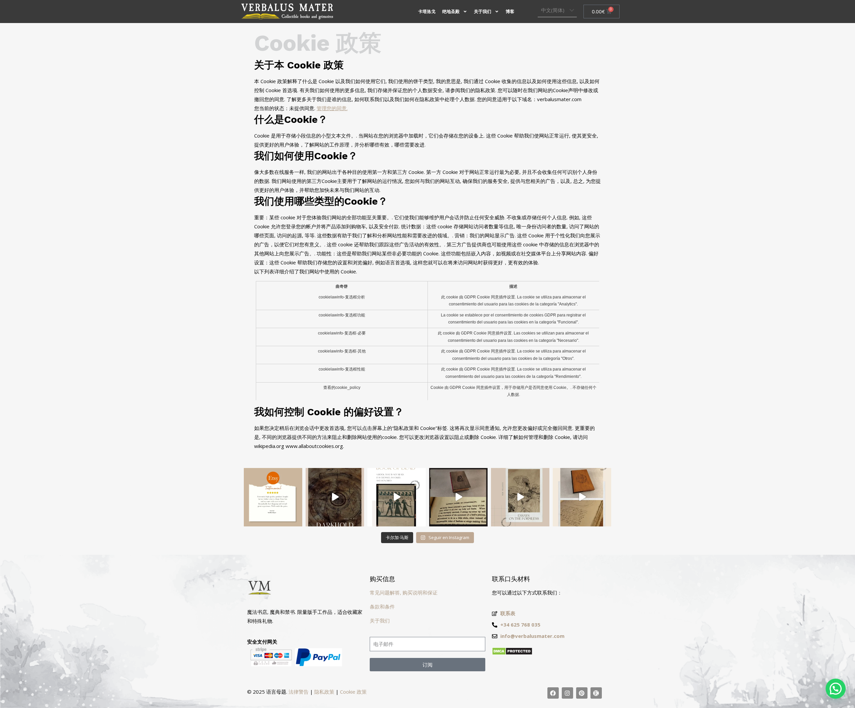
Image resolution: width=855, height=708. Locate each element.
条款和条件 (382, 606)
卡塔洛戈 (427, 11)
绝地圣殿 (451, 11)
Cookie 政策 (353, 691)
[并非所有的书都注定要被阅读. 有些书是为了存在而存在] (335, 497)
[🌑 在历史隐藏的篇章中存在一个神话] (458, 497)
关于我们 (482, 11)
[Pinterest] (581, 693)
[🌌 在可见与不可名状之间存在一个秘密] (520, 497)
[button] (836, 689)
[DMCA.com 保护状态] (512, 653)
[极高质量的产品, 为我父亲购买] (273, 497)
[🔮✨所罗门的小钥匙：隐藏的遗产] (582, 497)
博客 (510, 11)
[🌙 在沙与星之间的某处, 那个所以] (396, 497)
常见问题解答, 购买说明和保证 (404, 592)
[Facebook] (553, 693)
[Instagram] (567, 693)
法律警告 (299, 691)
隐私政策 (324, 691)
